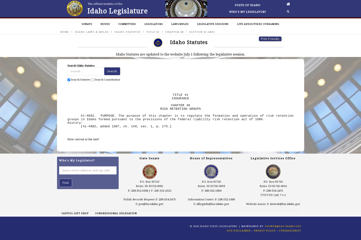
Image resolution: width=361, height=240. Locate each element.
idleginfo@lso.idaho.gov (213, 204)
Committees (127, 23)
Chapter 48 (174, 31)
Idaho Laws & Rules (92, 31)
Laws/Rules (180, 23)
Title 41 (153, 31)
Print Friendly (270, 38)
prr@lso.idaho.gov (151, 204)
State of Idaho (248, 5)
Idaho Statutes (127, 31)
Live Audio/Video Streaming (258, 23)
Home (64, 31)
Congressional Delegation (116, 213)
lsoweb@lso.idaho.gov (285, 204)
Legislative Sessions (213, 23)
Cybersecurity (290, 230)
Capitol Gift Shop (75, 213)
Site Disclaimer (238, 230)
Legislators (153, 23)
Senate (87, 23)
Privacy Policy (265, 230)
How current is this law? (83, 139)
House (105, 23)
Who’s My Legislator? (247, 12)
